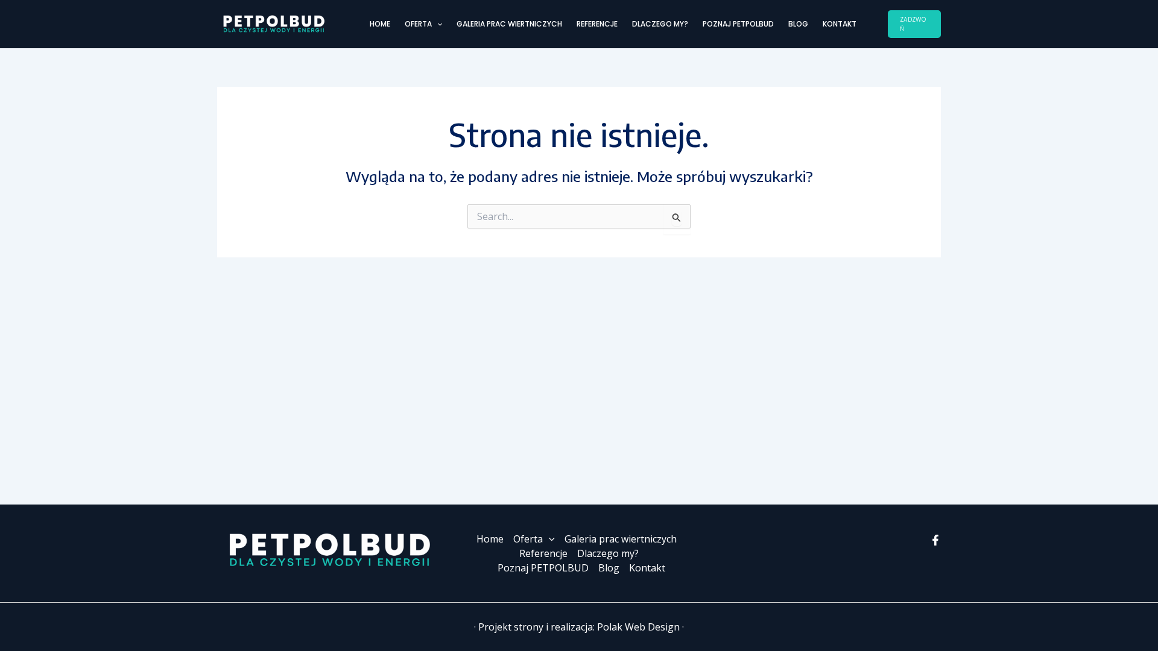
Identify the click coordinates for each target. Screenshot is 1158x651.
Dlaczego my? (660, 24)
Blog (798, 24)
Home (380, 24)
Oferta (418, 24)
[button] (437, 24)
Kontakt (839, 24)
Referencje (597, 24)
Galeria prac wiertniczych (509, 24)
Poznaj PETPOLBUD (738, 24)
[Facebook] (935, 540)
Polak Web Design (638, 627)
